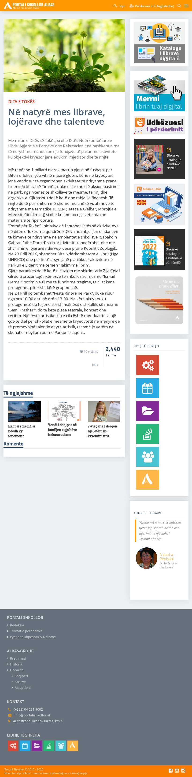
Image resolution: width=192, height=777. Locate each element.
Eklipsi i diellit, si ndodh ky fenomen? (21, 431)
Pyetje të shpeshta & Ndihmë (32, 637)
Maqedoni (22, 687)
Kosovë (20, 681)
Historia (15, 664)
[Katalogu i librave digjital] (147, 411)
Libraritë (16, 670)
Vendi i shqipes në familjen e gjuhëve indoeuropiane (62, 430)
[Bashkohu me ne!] (147, 456)
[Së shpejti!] (147, 388)
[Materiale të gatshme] (147, 365)
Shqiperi (21, 676)
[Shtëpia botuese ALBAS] (147, 479)
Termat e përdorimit (25, 631)
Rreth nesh (18, 658)
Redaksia (16, 625)
